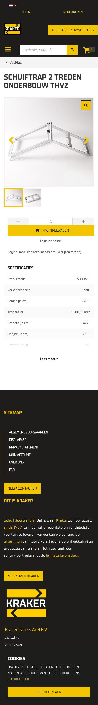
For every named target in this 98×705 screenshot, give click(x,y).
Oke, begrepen (49, 692)
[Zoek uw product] (72, 50)
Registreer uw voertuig (73, 30)
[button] (22, 488)
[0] (88, 51)
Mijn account (20, 455)
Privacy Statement (24, 447)
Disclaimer (17, 440)
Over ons (16, 462)
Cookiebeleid (19, 679)
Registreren (73, 12)
